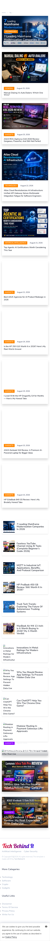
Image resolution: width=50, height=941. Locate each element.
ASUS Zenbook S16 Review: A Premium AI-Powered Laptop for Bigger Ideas (23, 456)
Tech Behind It (19, 864)
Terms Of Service (10, 912)
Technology (11, 31)
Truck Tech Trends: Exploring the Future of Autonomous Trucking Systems (29, 612)
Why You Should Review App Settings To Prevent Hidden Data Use (30, 680)
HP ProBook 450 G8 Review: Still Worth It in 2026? (29, 592)
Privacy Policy (8, 915)
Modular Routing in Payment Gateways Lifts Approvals (30, 733)
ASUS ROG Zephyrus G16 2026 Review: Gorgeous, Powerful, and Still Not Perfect (22, 140)
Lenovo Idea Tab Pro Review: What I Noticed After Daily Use (24, 790)
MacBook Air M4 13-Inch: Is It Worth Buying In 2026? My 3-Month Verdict (30, 634)
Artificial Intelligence (15, 243)
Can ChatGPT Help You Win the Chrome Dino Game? (29, 708)
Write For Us (8, 919)
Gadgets (9, 134)
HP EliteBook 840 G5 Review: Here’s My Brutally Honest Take (22, 506)
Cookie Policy (11, 937)
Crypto (5, 889)
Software (6, 885)
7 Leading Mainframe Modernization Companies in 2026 (22, 39)
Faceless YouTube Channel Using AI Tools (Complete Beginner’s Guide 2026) (29, 552)
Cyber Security (30, 856)
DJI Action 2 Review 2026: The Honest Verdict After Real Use (23, 754)
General (9, 88)
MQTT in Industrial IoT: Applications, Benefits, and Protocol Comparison (30, 573)
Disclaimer (7, 908)
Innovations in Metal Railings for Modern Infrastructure (27, 655)
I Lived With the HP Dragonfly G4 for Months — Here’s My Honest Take (24, 402)
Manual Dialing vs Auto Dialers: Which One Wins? (23, 94)
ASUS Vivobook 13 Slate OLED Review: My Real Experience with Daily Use (24, 825)
